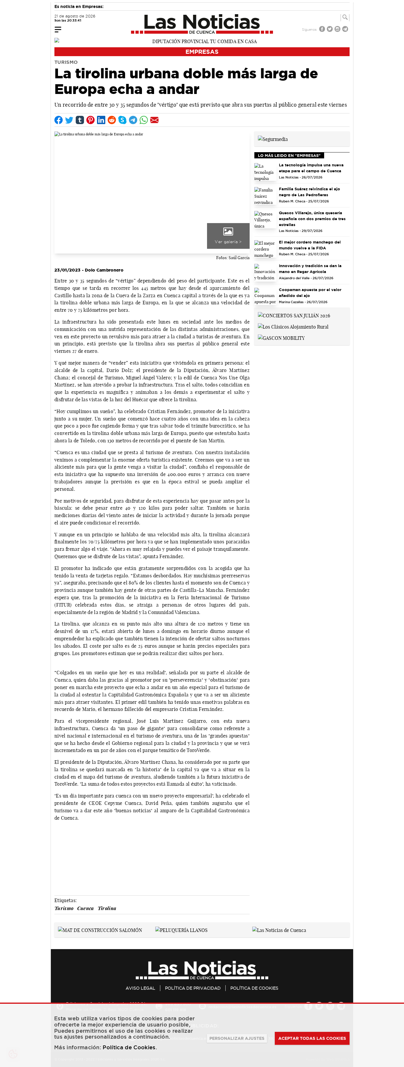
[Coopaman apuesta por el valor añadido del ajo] (265, 297)
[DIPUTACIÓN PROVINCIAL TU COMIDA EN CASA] (202, 41)
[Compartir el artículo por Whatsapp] (144, 120)
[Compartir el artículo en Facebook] (58, 120)
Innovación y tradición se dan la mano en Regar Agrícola (310, 269)
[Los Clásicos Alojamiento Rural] (293, 326)
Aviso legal (140, 988)
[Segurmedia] (273, 139)
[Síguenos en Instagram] (338, 30)
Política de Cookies (254, 988)
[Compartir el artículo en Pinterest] (90, 120)
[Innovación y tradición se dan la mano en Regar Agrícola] (265, 273)
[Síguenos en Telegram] (346, 30)
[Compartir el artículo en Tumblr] (80, 120)
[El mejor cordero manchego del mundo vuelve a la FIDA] (265, 249)
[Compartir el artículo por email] (154, 120)
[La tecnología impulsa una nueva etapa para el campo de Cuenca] (265, 172)
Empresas (202, 51)
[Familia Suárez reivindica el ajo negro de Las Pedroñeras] (265, 196)
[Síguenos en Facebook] (323, 30)
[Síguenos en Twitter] (330, 30)
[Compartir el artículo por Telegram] (133, 120)
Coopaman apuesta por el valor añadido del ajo (310, 293)
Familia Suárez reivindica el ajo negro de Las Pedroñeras (309, 192)
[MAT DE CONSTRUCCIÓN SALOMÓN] (100, 930)
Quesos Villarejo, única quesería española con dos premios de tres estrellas (312, 219)
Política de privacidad (193, 988)
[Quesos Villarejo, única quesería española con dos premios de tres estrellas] (265, 220)
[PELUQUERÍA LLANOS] (181, 930)
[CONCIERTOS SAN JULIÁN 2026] (294, 315)
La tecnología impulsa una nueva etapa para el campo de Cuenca (311, 168)
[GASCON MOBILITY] (281, 337)
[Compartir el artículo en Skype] (122, 120)
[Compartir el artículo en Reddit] (112, 120)
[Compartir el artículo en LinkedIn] (101, 120)
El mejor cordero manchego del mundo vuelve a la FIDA (310, 245)
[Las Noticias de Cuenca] (202, 24)
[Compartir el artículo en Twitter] (69, 120)
